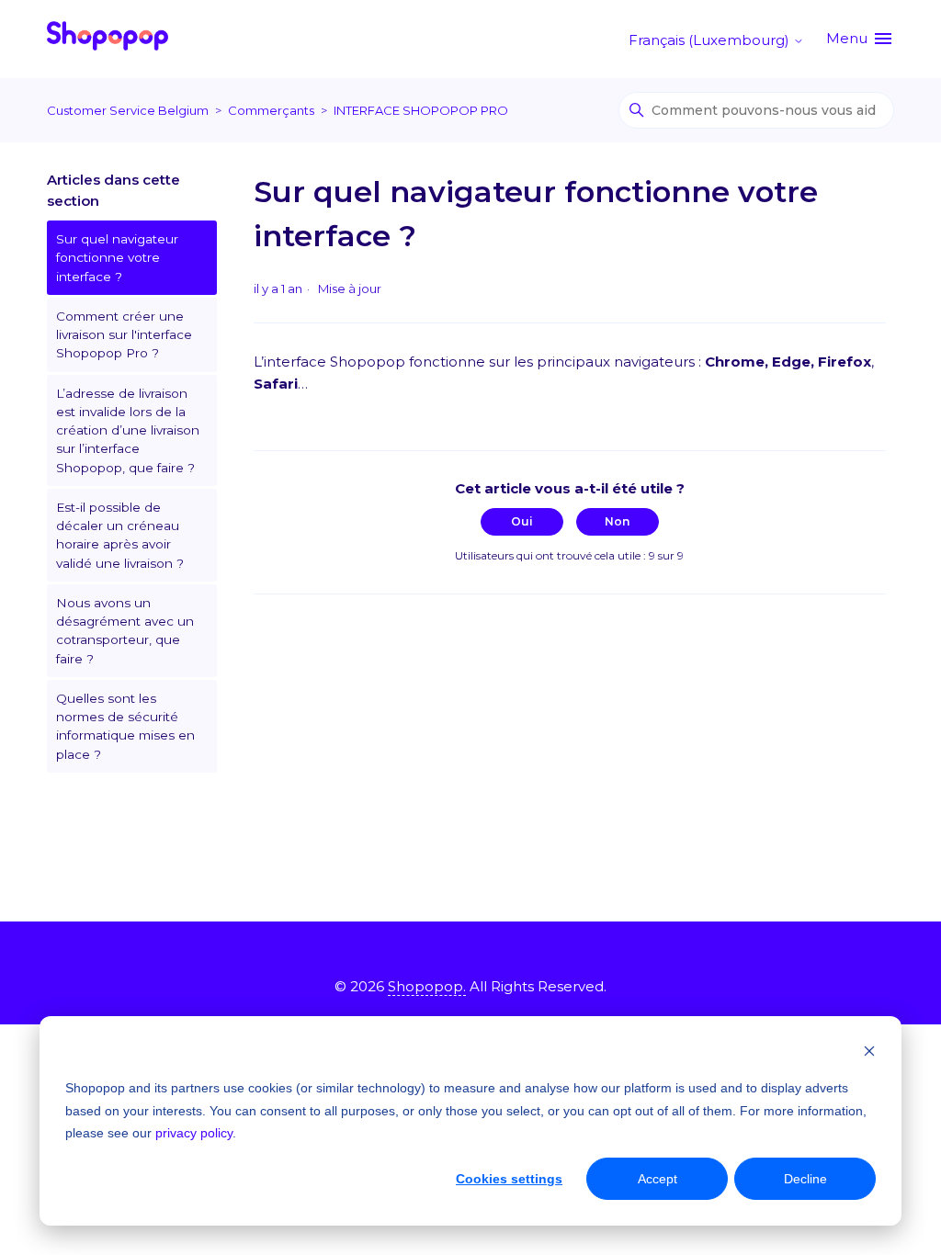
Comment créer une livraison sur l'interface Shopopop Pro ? (124, 335)
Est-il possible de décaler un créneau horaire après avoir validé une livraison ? (120, 535)
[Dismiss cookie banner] (869, 1053)
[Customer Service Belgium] (107, 39)
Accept (657, 1178)
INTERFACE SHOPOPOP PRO (421, 110)
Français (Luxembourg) (711, 40)
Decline (805, 1178)
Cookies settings (509, 1178)
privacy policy (193, 1132)
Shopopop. (427, 986)
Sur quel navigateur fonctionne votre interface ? (117, 258)
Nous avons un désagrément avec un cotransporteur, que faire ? (125, 630)
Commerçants (271, 110)
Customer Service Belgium (128, 110)
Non (617, 521)
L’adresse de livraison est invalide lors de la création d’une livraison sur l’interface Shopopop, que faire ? (127, 430)
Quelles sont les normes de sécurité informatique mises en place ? (125, 726)
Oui (522, 521)
